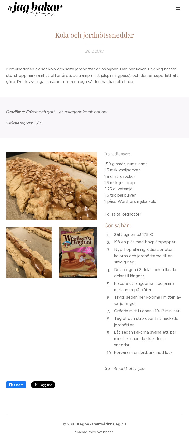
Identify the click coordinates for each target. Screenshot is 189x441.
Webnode (105, 432)
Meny (178, 9)
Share (19, 385)
